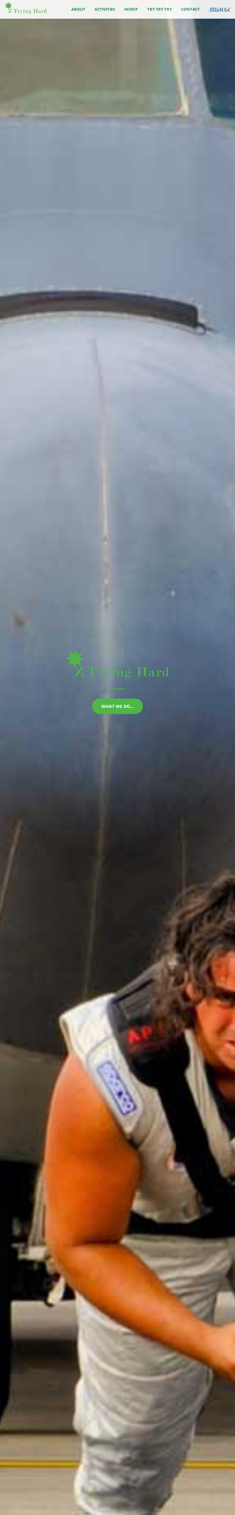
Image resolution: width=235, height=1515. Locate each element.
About (78, 9)
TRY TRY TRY (159, 9)
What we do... (117, 706)
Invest (131, 9)
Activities (105, 9)
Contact (190, 9)
